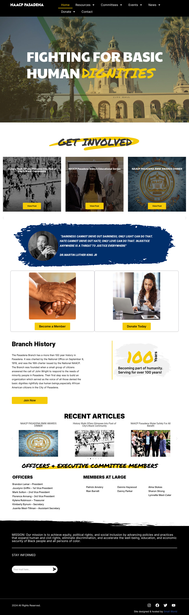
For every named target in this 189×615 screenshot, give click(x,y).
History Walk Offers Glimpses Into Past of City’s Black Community (94, 424)
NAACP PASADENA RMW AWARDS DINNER (38, 424)
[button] (3, 218)
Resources (83, 5)
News (152, 5)
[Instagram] (149, 605)
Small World (170, 611)
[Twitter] (165, 605)
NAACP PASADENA (27, 5)
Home (65, 5)
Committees (109, 5)
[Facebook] (157, 605)
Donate (66, 11)
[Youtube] (173, 605)
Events (133, 5)
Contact (87, 11)
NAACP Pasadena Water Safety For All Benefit (151, 424)
